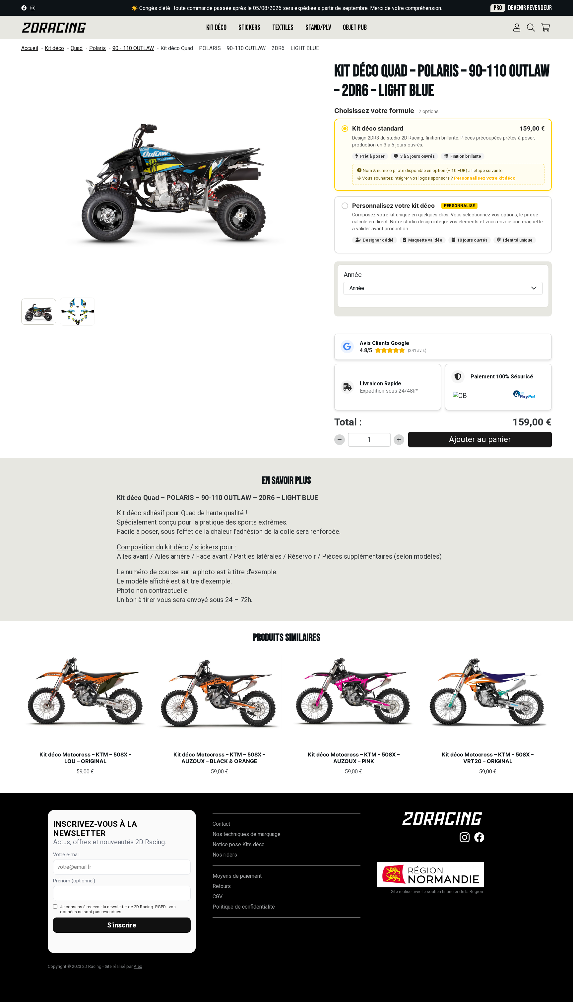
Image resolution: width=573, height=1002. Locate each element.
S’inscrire (121, 925)
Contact (221, 824)
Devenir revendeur (523, 8)
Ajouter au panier (480, 439)
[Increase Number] (399, 439)
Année (353, 275)
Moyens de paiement (237, 876)
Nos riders (225, 855)
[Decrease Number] (339, 439)
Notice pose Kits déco (239, 844)
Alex (138, 966)
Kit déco (216, 27)
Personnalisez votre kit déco (484, 178)
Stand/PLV (318, 27)
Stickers (249, 27)
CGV (218, 896)
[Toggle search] (531, 27)
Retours (222, 886)
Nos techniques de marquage (247, 834)
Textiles (282, 27)
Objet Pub (355, 27)
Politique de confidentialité (244, 907)
